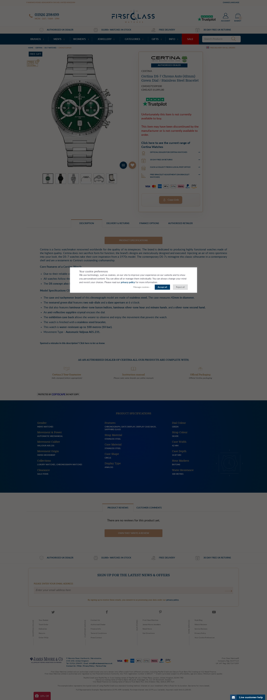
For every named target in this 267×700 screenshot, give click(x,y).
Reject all (180, 287)
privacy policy (128, 282)
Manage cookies (141, 287)
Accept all (162, 287)
